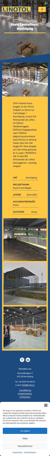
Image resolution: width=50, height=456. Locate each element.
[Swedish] (46, 3)
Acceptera (25, 431)
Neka (25, 438)
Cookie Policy (17, 452)
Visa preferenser (25, 446)
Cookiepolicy (25, 397)
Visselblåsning (25, 390)
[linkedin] (28, 360)
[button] (45, 405)
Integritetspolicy (30, 452)
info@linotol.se (28, 385)
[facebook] (22, 360)
